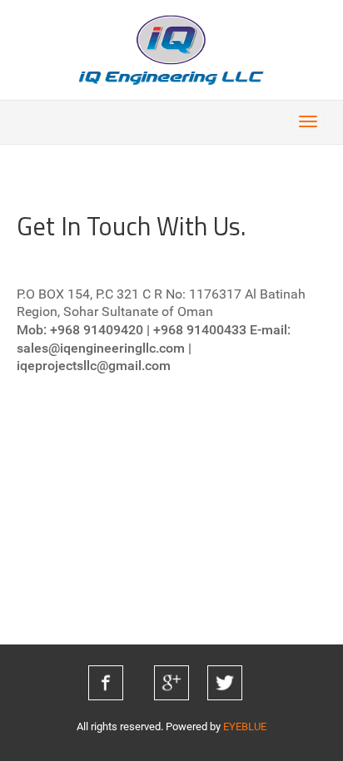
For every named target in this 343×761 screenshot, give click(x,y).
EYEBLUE (244, 726)
